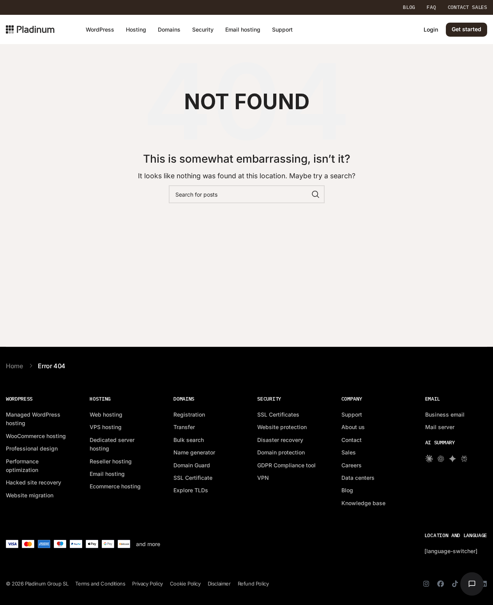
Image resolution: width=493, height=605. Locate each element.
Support (351, 414)
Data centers (358, 477)
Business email (445, 414)
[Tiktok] (455, 583)
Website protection (282, 427)
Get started (466, 29)
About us (353, 427)
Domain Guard (191, 465)
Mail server (439, 427)
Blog (347, 490)
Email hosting (107, 473)
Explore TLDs (190, 490)
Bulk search (188, 439)
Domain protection (281, 452)
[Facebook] (440, 583)
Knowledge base (363, 503)
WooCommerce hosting (36, 436)
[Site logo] (30, 29)
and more (148, 544)
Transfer (184, 427)
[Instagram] (426, 583)
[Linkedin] (484, 583)
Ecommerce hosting (115, 486)
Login (431, 30)
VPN (263, 477)
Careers (351, 465)
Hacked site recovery (33, 482)
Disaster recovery (280, 439)
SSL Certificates (278, 414)
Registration (189, 414)
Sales (348, 452)
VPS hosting (106, 427)
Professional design (32, 448)
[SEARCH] (316, 194)
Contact (351, 439)
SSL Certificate (192, 477)
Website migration (29, 495)
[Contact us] (472, 584)
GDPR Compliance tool (286, 465)
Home (14, 366)
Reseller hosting (111, 461)
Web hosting (106, 414)
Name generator (194, 452)
